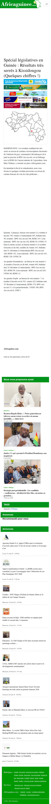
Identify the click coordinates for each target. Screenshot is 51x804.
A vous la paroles (29, 781)
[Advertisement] (25, 27)
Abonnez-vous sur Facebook (32, 785)
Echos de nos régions (32, 772)
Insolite (21, 781)
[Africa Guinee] (20, 4)
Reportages (20, 778)
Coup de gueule (35, 775)
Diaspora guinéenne (40, 781)
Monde (21, 775)
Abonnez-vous (18, 785)
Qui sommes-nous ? (33, 795)
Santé (36, 778)
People (16, 781)
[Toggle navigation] (47, 4)
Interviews (27, 775)
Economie (22, 772)
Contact (28, 792)
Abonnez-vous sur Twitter (22, 788)
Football (26, 778)
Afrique (16, 775)
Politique (14, 509)
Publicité (22, 792)
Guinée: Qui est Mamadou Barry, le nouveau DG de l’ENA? (23, 710)
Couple (41, 778)
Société (16, 772)
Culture (32, 778)
